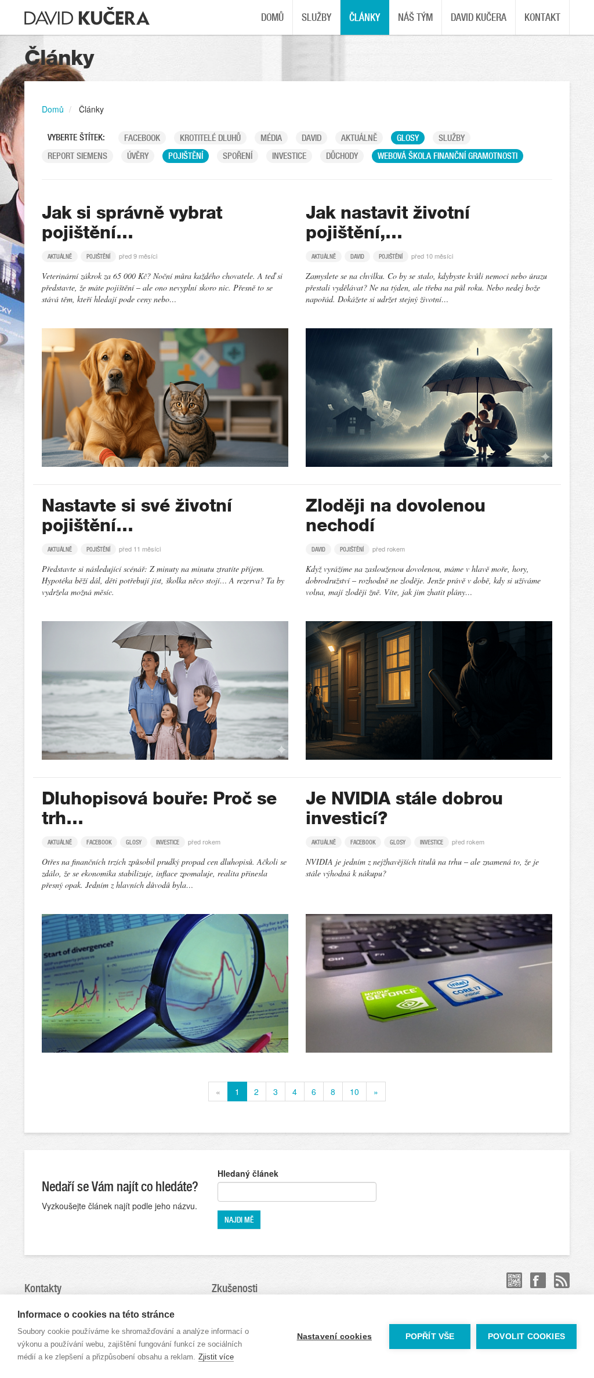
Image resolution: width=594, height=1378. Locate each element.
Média (271, 137)
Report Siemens (77, 155)
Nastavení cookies (334, 1336)
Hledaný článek (248, 1173)
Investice (289, 155)
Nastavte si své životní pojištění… (137, 515)
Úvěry (137, 155)
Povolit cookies (526, 1336)
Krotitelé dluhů (210, 137)
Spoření (237, 155)
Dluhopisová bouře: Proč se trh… (159, 808)
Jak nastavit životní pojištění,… (388, 222)
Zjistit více (216, 1356)
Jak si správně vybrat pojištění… (132, 222)
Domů (272, 17)
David (311, 137)
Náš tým (415, 17)
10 (354, 1091)
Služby (316, 17)
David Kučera (478, 17)
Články (364, 17)
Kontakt (542, 17)
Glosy (408, 137)
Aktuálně (359, 137)
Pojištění (185, 155)
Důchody (342, 155)
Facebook (142, 137)
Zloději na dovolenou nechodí (396, 515)
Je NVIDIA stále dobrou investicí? (404, 808)
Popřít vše (430, 1336)
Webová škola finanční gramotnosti (447, 155)
